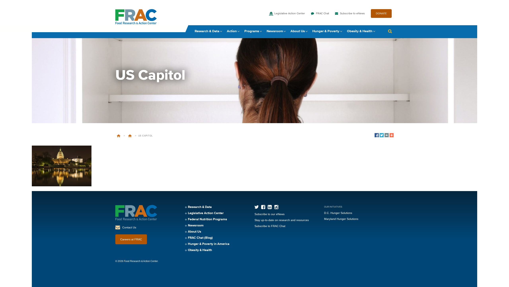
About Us (297, 31)
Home (118, 136)
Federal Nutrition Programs (207, 219)
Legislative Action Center (289, 13)
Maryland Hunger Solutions (341, 218)
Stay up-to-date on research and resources (281, 220)
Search (390, 31)
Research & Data (207, 31)
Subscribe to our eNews (269, 214)
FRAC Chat (322, 13)
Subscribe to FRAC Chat (269, 226)
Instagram (276, 207)
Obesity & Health (359, 31)
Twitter (256, 207)
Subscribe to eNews (352, 13)
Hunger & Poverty (325, 31)
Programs (251, 31)
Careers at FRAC (131, 239)
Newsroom (275, 31)
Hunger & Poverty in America (208, 244)
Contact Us (129, 227)
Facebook (263, 207)
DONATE (381, 13)
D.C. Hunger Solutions (338, 213)
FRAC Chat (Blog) (200, 238)
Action (232, 31)
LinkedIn (270, 207)
